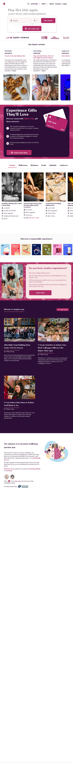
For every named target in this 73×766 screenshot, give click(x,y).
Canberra (64, 165)
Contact (58, 4)
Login (64, 4)
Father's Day (29, 119)
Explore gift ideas (19, 153)
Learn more (40, 293)
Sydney (12, 165)
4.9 (17, 37)
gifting (38, 469)
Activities (34, 4)
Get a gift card (32, 29)
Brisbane (34, 165)
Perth (43, 165)
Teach (51, 4)
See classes (48, 20)
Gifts (44, 4)
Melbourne (23, 165)
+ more (13, 70)
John (15, 481)
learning (32, 469)
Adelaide (52, 165)
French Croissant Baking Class (15, 56)
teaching (9, 470)
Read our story (9, 469)
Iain (19, 481)
